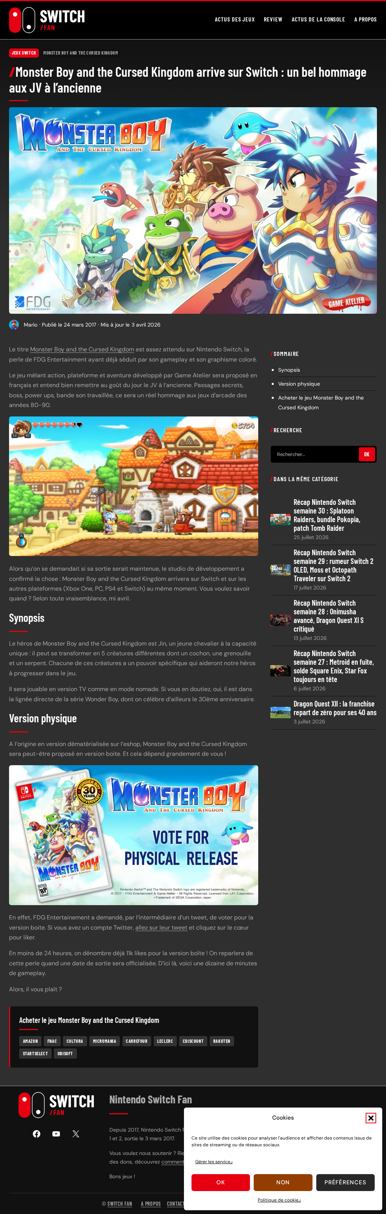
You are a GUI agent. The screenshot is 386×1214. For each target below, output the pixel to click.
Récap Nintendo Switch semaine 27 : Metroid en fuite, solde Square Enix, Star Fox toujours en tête (334, 666)
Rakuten (221, 1041)
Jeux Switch (24, 52)
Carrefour (136, 1041)
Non (283, 1182)
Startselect (35, 1053)
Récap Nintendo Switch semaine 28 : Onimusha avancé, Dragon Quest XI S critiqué (329, 616)
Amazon (30, 1041)
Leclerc (165, 1041)
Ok (220, 1182)
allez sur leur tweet (161, 927)
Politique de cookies (279, 1200)
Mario (30, 324)
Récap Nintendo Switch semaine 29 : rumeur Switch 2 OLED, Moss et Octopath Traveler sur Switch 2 (334, 565)
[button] (371, 1118)
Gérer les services (214, 1162)
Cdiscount (193, 1041)
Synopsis (289, 369)
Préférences (345, 1182)
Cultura (75, 1041)
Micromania (104, 1041)
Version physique (299, 383)
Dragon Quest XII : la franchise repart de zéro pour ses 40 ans (335, 708)
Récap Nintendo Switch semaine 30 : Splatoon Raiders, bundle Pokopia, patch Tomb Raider (327, 515)
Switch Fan (119, 1203)
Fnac (52, 1041)
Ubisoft (65, 1053)
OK (367, 454)
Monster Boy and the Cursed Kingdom (80, 52)
